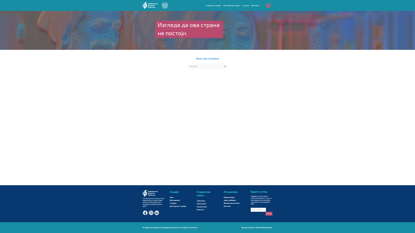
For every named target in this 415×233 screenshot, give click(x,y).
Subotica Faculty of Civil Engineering (160, 227)
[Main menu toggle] (268, 5)
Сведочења (202, 207)
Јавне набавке (230, 200)
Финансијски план (231, 203)
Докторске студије (178, 206)
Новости (200, 210)
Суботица (201, 201)
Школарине (175, 200)
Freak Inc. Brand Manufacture (260, 227)
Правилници (229, 197)
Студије (173, 203)
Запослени (201, 204)
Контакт (227, 206)
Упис (172, 197)
